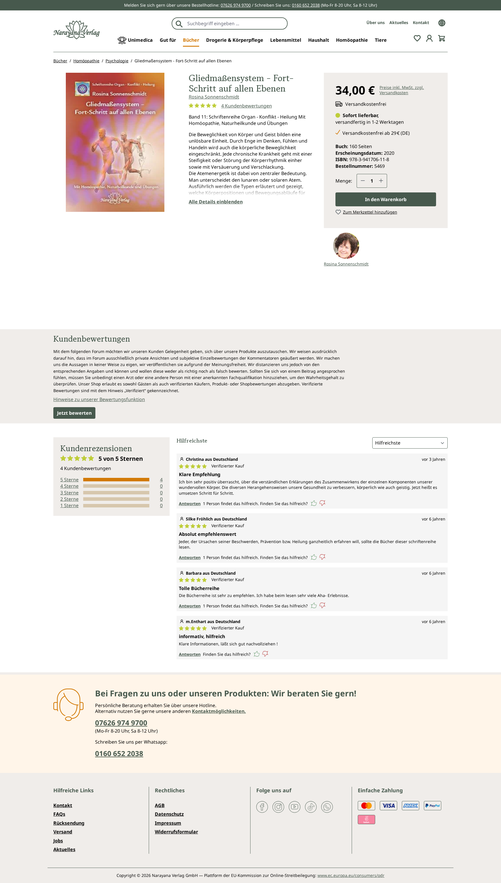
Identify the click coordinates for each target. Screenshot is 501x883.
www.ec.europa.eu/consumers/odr (350, 875)
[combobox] (236, 23)
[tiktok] (311, 806)
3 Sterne (69, 492)
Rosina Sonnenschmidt (214, 97)
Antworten (190, 503)
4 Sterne (69, 486)
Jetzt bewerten (74, 413)
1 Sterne (69, 505)
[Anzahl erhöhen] (381, 181)
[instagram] (278, 806)
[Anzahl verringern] (363, 181)
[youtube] (294, 806)
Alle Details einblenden (216, 202)
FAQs (59, 814)
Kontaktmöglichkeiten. (219, 711)
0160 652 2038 (306, 5)
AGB (160, 805)
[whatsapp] (327, 806)
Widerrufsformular (176, 832)
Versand (62, 832)
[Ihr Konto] (429, 37)
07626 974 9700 (236, 5)
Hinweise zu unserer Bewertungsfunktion (99, 399)
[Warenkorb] (441, 37)
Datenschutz (169, 814)
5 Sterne (69, 479)
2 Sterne (69, 499)
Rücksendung (68, 823)
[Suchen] (179, 23)
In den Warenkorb (385, 199)
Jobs (58, 841)
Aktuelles (398, 22)
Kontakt (421, 22)
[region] (115, 144)
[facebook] (262, 806)
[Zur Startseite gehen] (76, 30)
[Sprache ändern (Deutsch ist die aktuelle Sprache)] (442, 22)
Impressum (168, 823)
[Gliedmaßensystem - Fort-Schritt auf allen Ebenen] (115, 142)
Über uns (375, 22)
